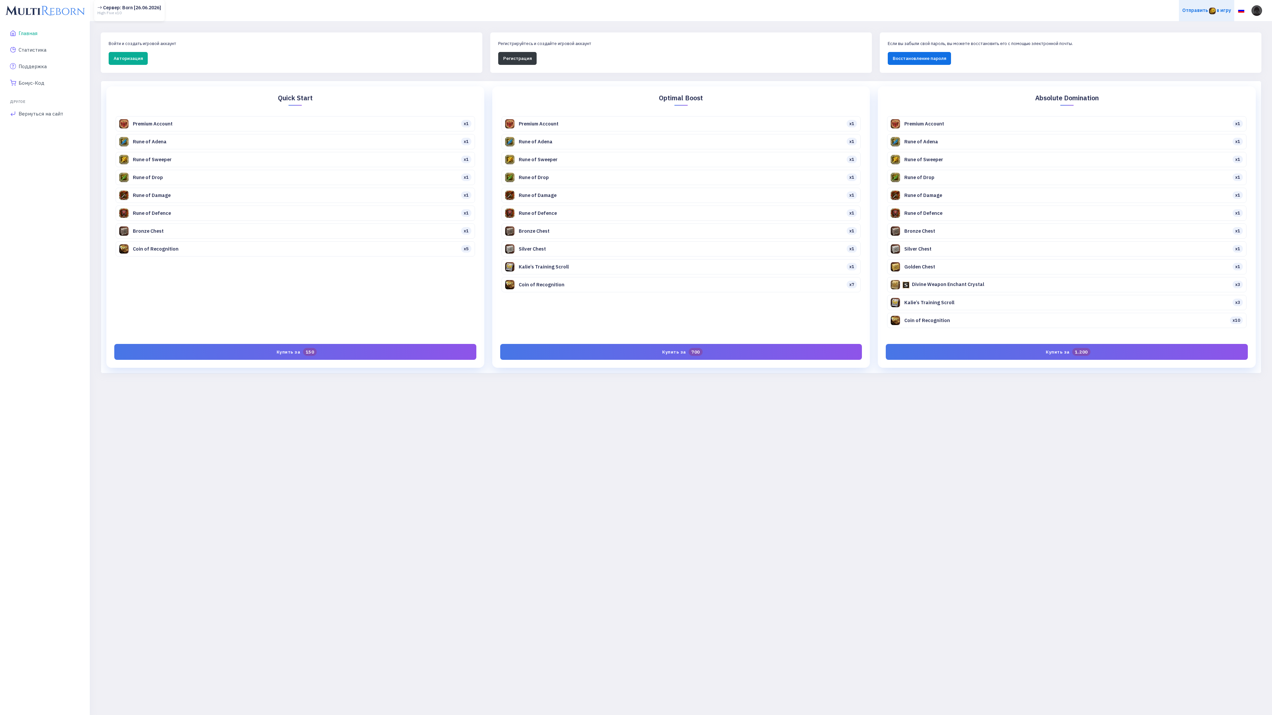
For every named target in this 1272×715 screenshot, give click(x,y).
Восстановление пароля (919, 58)
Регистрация (517, 58)
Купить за (295, 352)
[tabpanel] (681, 227)
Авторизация (128, 58)
